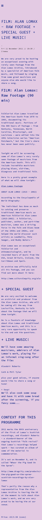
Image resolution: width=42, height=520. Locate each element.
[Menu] (4, 6)
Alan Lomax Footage (12, 186)
